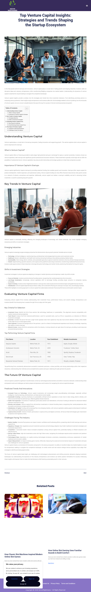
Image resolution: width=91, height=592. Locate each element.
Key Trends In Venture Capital (14, 116)
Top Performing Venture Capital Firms (17, 125)
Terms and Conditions (68, 583)
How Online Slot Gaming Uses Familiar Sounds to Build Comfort (65, 551)
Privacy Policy (55, 583)
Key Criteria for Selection (14, 123)
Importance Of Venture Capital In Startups (18, 114)
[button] (86, 5)
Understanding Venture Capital (14, 111)
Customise (14, 579)
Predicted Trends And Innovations (16, 128)
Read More (51, 563)
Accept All (23, 584)
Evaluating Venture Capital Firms (15, 121)
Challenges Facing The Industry (16, 130)
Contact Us (45, 583)
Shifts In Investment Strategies (16, 119)
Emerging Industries (13, 118)
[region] (23, 574)
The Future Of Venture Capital (14, 126)
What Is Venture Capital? (14, 112)
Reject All (31, 579)
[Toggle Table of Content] (26, 108)
